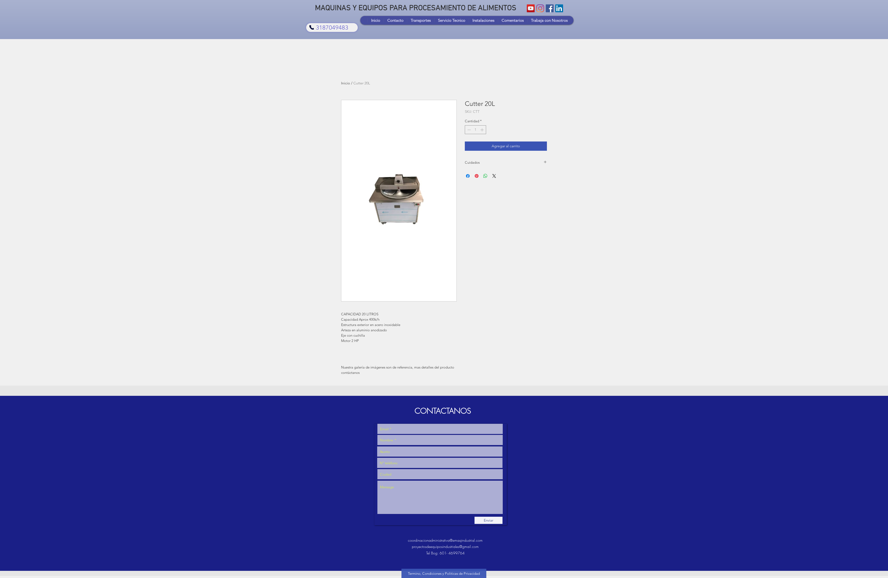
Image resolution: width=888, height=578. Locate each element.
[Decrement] (469, 130)
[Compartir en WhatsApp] (485, 176)
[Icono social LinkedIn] (559, 8)
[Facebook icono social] (550, 8)
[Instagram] (540, 8)
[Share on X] (494, 176)
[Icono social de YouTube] (531, 8)
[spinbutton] (475, 130)
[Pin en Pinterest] (476, 176)
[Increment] (482, 130)
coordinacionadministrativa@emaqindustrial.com (445, 540)
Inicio (345, 83)
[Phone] (311, 27)
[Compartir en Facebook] (468, 176)
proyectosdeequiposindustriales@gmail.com (445, 546)
